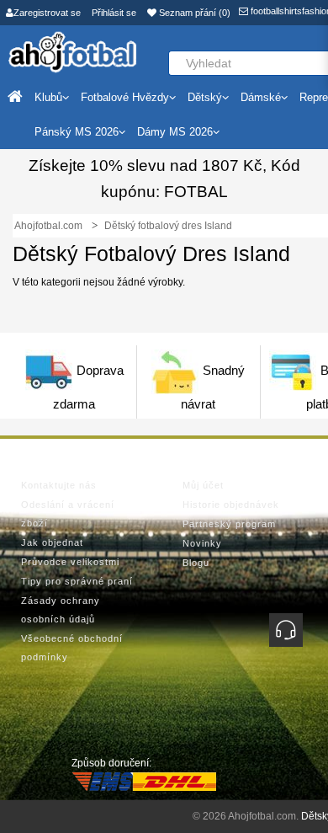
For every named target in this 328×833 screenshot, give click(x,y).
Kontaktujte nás (59, 485)
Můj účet (203, 485)
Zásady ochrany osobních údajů (60, 609)
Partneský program (229, 524)
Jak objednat (52, 542)
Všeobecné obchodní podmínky (72, 647)
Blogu (196, 563)
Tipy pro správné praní (77, 581)
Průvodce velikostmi (70, 562)
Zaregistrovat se (47, 13)
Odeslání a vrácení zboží (67, 513)
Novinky (202, 543)
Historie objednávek (231, 504)
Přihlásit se (114, 13)
